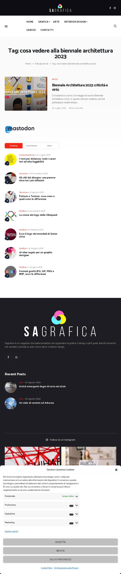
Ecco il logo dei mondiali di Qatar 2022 (38, 235)
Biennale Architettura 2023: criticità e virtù (80, 87)
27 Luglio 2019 (43, 155)
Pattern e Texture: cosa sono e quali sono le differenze (37, 198)
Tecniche (23, 173)
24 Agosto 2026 (32, 399)
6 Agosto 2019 (37, 192)
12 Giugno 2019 (35, 248)
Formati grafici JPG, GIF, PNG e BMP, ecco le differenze (36, 273)
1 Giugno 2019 (35, 267)
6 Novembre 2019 (36, 211)
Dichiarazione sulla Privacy (66, 568)
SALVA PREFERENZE (60, 559)
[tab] (14, 145)
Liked (49, 146)
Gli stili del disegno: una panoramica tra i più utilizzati (37, 179)
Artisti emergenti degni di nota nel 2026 (42, 386)
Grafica (22, 211)
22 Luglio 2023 (59, 108)
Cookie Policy (47, 568)
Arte (55, 79)
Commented (31, 146)
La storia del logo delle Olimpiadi (38, 215)
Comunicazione (26, 155)
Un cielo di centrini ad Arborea (36, 403)
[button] (116, 469)
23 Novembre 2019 (39, 173)
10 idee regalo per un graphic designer (35, 254)
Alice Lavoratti (76, 108)
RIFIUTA (60, 550)
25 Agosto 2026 (33, 382)
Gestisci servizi (11, 531)
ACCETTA (60, 542)
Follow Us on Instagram (62, 439)
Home (28, 64)
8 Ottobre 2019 (35, 229)
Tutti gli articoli (41, 64)
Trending (13, 146)
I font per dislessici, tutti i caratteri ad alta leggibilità (37, 160)
